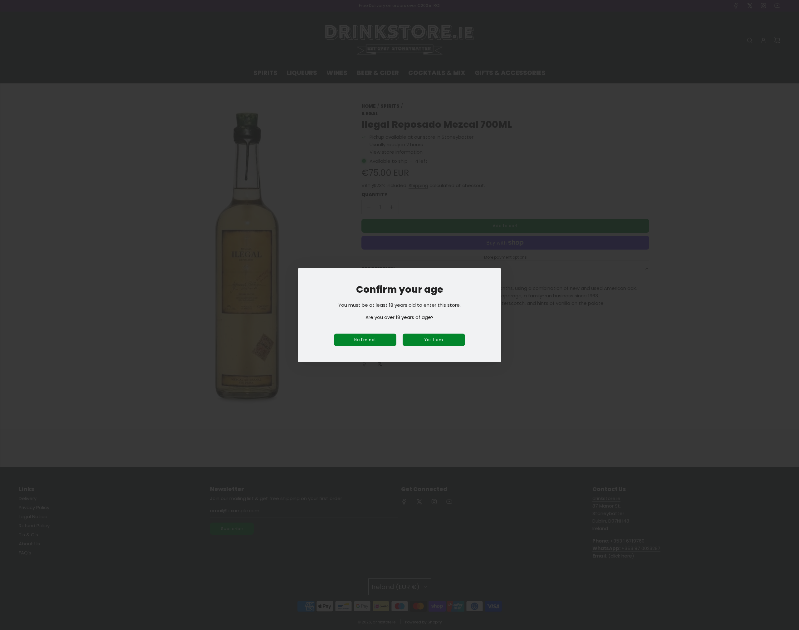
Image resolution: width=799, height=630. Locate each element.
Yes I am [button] (433, 339)
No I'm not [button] (365, 339)
